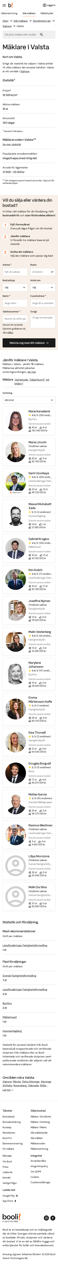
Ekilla (43, 1085)
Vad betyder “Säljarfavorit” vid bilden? (32, 381)
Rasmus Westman (41, 825)
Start (5, 20)
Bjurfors (7, 1003)
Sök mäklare (29, 13)
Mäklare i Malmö (39, 1127)
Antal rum (35, 280)
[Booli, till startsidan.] (10, 5)
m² (52, 271)
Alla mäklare (37, 1138)
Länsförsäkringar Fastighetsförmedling (25, 945)
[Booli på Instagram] (46, 1218)
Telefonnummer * (11, 311)
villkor (10, 332)
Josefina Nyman (39, 601)
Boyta (33, 264)
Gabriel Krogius (39, 539)
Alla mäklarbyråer (39, 1132)
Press (5, 1166)
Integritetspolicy (39, 1166)
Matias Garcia (38, 794)
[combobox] (21, 34)
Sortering (7, 393)
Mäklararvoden (38, 1143)
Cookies (35, 1177)
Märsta (17, 1081)
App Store (8, 1200)
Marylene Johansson (36, 664)
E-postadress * (38, 296)
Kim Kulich (36, 570)
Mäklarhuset (10, 1017)
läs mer (32, 371)
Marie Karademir (39, 411)
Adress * (7, 264)
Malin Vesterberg (40, 632)
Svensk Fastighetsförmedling (19, 975)
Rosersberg (20, 1085)
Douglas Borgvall (40, 763)
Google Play (9, 1195)
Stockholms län (42, 20)
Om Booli (7, 1161)
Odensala (33, 1085)
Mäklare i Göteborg (40, 1122)
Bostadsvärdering (12, 1122)
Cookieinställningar (40, 1182)
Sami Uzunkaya (39, 473)
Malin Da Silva (38, 887)
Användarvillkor (38, 1160)
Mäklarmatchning (39, 1148)
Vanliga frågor (10, 1183)
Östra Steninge (30, 1081)
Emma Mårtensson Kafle (40, 699)
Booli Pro (7, 1138)
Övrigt (33, 311)
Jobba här (8, 1172)
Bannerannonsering (13, 1143)
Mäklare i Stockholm (41, 1116)
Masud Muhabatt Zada (40, 506)
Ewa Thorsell (37, 732)
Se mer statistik (12, 144)
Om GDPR (36, 1171)
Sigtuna (7, 26)
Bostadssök (9, 1116)
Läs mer (7, 1090)
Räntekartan (9, 1132)
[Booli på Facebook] (52, 1218)
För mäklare (8, 1148)
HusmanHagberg (12, 1031)
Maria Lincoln (38, 442)
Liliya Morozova (39, 856)
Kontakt (7, 1177)
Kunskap (7, 1127)
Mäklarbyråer (47, 13)
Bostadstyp (9, 280)
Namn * (6, 296)
